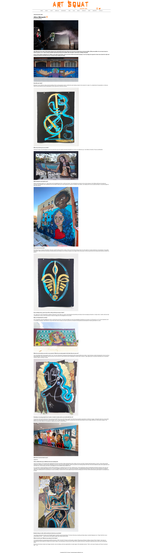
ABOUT (46, 10)
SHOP (89, 10)
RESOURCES (63, 10)
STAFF (51, 10)
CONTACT (101, 10)
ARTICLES (57, 10)
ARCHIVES (95, 10)
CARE (69, 10)
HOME (41, 10)
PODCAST (84, 10)
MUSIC (78, 10)
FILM (74, 10)
